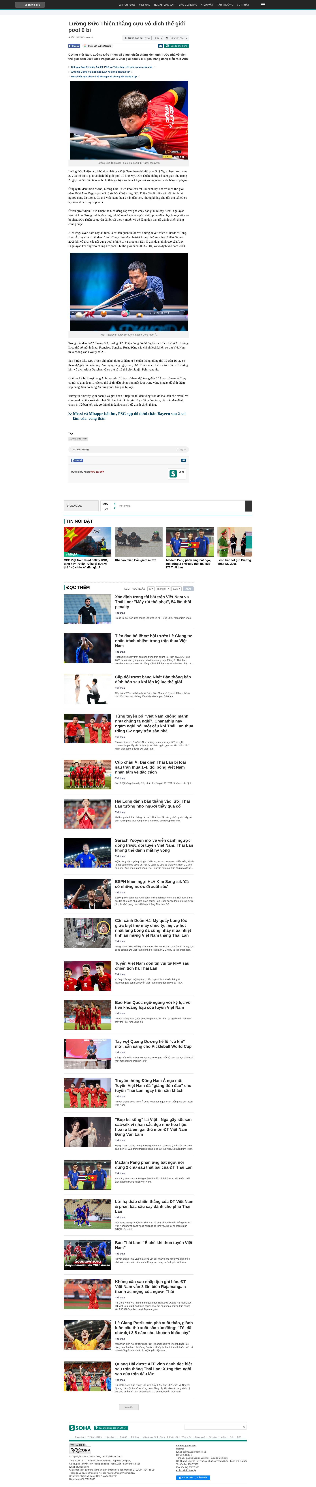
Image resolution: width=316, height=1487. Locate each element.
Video (223, 1437)
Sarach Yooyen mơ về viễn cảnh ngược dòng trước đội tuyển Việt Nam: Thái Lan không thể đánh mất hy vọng (154, 845)
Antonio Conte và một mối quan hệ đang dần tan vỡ (100, 71)
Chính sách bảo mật (186, 1470)
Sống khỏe (186, 1437)
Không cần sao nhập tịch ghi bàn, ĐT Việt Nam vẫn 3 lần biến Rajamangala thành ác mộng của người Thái (150, 1286)
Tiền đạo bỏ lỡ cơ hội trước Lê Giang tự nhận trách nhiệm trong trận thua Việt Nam (153, 641)
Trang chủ (79, 1437)
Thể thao (120, 612)
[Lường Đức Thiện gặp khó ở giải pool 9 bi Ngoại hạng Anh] (128, 120)
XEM (188, 588)
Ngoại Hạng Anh (164, 4)
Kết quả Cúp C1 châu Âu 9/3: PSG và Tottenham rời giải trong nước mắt (112, 67)
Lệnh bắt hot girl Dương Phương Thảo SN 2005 (240, 562)
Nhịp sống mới (149, 1437)
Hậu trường (225, 4)
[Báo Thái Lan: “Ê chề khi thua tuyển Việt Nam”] (87, 1255)
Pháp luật (173, 1437)
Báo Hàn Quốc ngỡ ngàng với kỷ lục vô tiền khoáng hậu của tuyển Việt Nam (153, 1005)
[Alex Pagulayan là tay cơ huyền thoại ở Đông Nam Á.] (128, 292)
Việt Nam (144, 4)
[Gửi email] (160, 46)
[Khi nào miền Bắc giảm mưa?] (139, 542)
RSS (239, 1437)
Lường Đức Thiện (78, 438)
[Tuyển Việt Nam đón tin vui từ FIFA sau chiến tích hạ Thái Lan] (87, 976)
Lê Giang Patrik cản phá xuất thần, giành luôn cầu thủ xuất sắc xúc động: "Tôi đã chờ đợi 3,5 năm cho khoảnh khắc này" (154, 1328)
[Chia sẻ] (74, 46)
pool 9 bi (137, 163)
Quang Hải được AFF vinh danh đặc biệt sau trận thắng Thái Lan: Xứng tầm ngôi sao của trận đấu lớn (153, 1369)
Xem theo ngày (134, 588)
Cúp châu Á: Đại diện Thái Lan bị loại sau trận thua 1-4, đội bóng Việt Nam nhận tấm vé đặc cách (150, 767)
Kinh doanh (111, 1437)
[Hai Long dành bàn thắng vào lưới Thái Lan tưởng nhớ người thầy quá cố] (87, 814)
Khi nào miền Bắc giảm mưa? (135, 560)
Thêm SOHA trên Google (99, 46)
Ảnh (231, 1437)
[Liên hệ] (183, 460)
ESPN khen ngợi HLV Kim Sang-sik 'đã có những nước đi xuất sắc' (152, 884)
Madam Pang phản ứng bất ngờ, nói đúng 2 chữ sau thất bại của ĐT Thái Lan (188, 564)
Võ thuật (243, 4)
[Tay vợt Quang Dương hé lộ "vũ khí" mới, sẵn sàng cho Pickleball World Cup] (87, 1054)
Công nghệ (200, 1437)
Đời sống (213, 1437)
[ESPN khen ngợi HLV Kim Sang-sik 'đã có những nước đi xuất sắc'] (87, 894)
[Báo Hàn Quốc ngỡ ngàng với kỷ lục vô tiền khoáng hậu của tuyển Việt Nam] (87, 1015)
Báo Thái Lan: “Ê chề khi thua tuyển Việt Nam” (153, 1245)
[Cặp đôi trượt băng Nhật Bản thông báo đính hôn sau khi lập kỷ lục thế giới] (87, 689)
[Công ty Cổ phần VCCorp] (113, 1448)
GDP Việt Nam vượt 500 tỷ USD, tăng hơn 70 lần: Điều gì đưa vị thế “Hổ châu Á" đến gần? (86, 564)
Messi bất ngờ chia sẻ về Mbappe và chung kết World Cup (104, 76)
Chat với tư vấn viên (194, 1477)
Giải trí (162, 1437)
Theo (128, 449)
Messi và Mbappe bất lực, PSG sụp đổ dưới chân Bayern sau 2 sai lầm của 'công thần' (129, 416)
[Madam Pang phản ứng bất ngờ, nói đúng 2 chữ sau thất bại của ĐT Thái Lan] (190, 542)
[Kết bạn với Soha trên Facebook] (173, 474)
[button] (249, 542)
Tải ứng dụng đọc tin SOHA (112, 1428)
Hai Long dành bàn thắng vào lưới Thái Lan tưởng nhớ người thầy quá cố (152, 803)
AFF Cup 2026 (127, 4)
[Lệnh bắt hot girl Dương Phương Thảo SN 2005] (241, 542)
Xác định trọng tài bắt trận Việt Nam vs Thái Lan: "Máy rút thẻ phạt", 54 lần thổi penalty (153, 602)
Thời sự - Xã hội (95, 1437)
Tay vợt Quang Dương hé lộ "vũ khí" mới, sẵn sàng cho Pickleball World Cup (153, 1044)
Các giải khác (188, 4)
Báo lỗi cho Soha (179, 46)
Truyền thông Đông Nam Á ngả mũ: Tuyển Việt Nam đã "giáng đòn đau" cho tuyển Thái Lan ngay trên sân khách (153, 1085)
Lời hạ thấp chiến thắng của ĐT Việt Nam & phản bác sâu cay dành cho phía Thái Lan (154, 1206)
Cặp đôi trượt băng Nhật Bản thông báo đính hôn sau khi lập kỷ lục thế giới (153, 679)
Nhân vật (207, 4)
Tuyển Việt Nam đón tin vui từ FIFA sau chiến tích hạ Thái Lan (152, 966)
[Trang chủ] (80, 1428)
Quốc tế (123, 1437)
